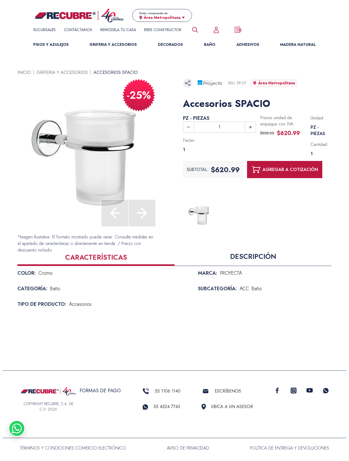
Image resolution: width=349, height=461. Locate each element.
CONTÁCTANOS (78, 29)
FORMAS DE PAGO (100, 390)
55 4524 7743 (167, 406)
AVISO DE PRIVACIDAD (188, 448)
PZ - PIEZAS (196, 118)
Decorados (170, 44)
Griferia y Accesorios (113, 44)
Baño (209, 44)
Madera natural (298, 44)
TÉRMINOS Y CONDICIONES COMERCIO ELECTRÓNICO (73, 448)
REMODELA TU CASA (118, 29)
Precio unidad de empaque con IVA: (277, 121)
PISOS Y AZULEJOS (51, 44)
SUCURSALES (44, 29)
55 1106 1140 (167, 391)
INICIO (24, 72)
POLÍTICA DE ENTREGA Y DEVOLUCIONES (289, 448)
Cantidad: (319, 144)
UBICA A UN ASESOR (232, 406)
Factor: (189, 140)
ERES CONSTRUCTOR (162, 29)
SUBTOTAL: (198, 169)
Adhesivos (247, 44)
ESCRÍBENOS (228, 391)
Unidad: (317, 118)
